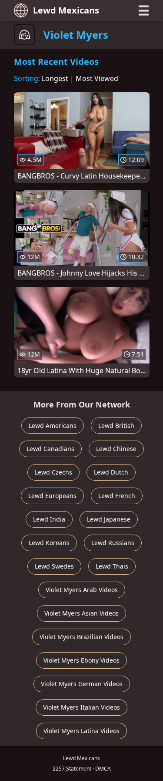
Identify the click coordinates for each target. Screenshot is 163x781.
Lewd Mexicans (66, 10)
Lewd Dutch (111, 472)
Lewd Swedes (54, 566)
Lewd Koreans (49, 543)
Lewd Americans (53, 425)
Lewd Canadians (50, 448)
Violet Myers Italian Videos (81, 707)
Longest (55, 78)
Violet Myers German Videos (82, 684)
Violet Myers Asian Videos (81, 613)
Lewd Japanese (108, 519)
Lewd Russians (112, 543)
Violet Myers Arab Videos (82, 590)
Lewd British (116, 425)
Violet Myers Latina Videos (81, 731)
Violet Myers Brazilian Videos (81, 637)
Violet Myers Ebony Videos (81, 660)
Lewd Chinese (116, 448)
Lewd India (49, 519)
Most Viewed (97, 78)
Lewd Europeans (52, 495)
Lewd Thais (112, 566)
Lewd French (116, 495)
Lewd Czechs (53, 472)
